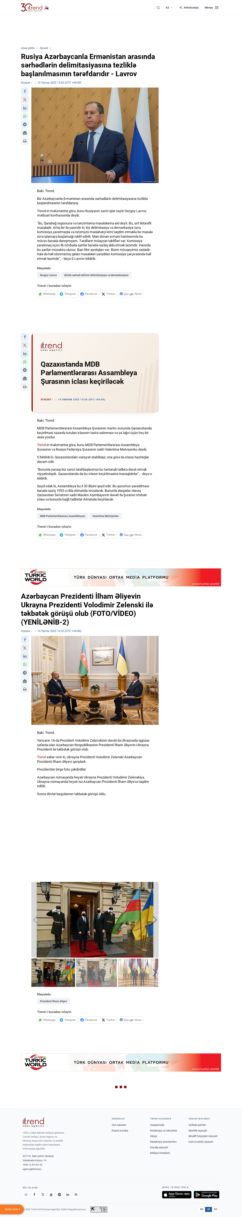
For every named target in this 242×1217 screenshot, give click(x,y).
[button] (24, 91)
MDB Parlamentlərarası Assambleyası (62, 516)
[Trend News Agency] (33, 1122)
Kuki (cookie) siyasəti (200, 1141)
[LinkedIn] (67, 1194)
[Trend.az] (35, 7)
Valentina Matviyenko (105, 516)
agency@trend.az (32, 1169)
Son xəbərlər (119, 1124)
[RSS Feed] (76, 1194)
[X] (42, 1194)
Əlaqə (153, 1136)
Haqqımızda (157, 1124)
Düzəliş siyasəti (159, 1147)
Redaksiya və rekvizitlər (163, 1130)
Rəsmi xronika (120, 1130)
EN (201, 1209)
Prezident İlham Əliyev (53, 1001)
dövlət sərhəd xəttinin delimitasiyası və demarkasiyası (96, 275)
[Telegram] (59, 1194)
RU (215, 1209)
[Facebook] (34, 1194)
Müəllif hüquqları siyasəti (202, 1136)
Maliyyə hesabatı (160, 1152)
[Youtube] (51, 1194)
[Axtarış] (158, 7)
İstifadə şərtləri (197, 1124)
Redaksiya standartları (163, 1141)
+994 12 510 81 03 (32, 1164)
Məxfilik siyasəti (197, 1130)
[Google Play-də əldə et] (206, 1194)
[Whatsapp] (26, 1194)
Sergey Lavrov (48, 275)
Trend (41, 445)
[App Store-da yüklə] (177, 1194)
